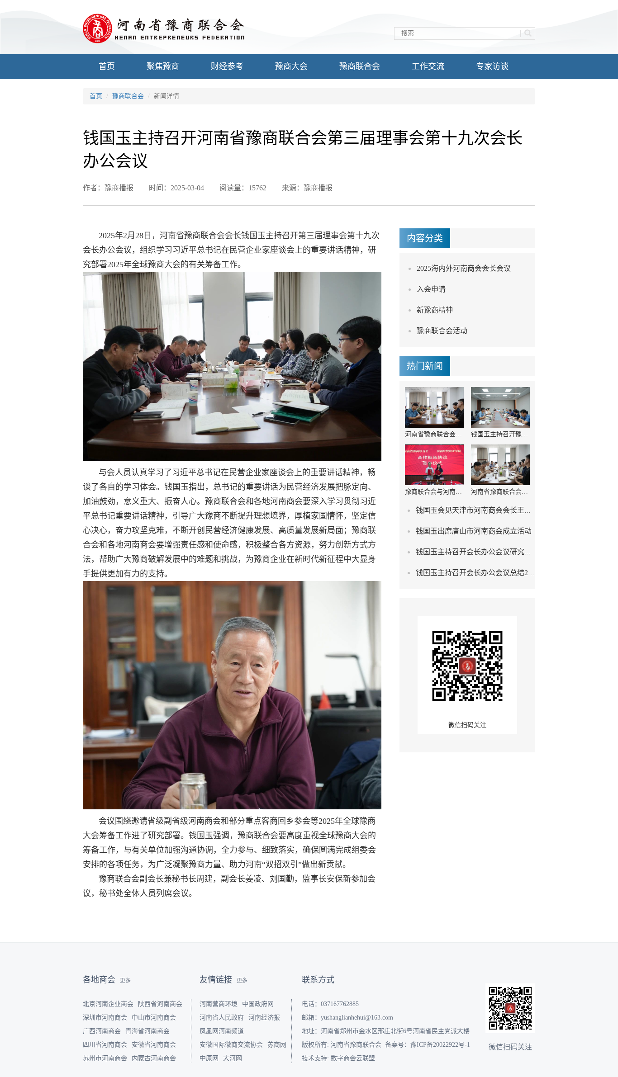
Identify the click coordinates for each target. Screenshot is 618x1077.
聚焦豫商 (163, 66)
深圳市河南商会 (105, 1017)
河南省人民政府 (222, 1017)
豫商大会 (291, 66)
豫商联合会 (359, 66)
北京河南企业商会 (108, 1004)
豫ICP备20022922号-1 (440, 1044)
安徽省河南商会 (154, 1044)
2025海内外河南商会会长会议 (464, 268)
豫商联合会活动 (442, 331)
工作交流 (428, 66)
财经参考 (227, 66)
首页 (107, 66)
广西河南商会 (102, 1031)
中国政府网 (258, 1004)
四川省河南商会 (105, 1044)
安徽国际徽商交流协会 (231, 1044)
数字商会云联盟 (353, 1058)
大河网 (232, 1058)
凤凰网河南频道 (222, 1031)
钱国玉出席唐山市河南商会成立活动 (474, 531)
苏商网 (276, 1044)
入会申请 (431, 289)
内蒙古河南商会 (154, 1058)
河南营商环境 (219, 1004)
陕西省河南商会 (160, 1004)
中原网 (209, 1058)
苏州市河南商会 (105, 1058)
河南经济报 (264, 1017)
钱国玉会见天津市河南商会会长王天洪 (477, 510)
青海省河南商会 (147, 1031)
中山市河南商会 (154, 1017)
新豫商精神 (435, 310)
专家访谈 (492, 66)
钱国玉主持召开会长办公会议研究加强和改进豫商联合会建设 (513, 552)
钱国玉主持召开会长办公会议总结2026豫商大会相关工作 (506, 572)
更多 (125, 981)
